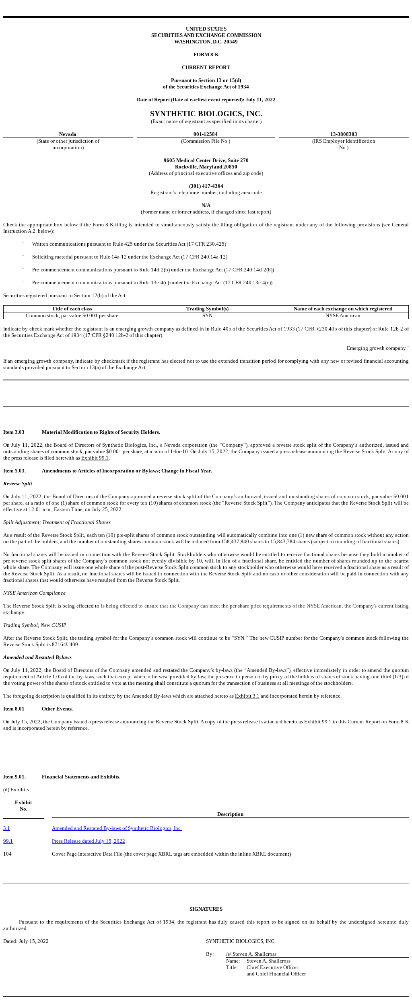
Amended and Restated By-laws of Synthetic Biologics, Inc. (117, 828)
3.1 (6, 828)
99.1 (8, 841)
